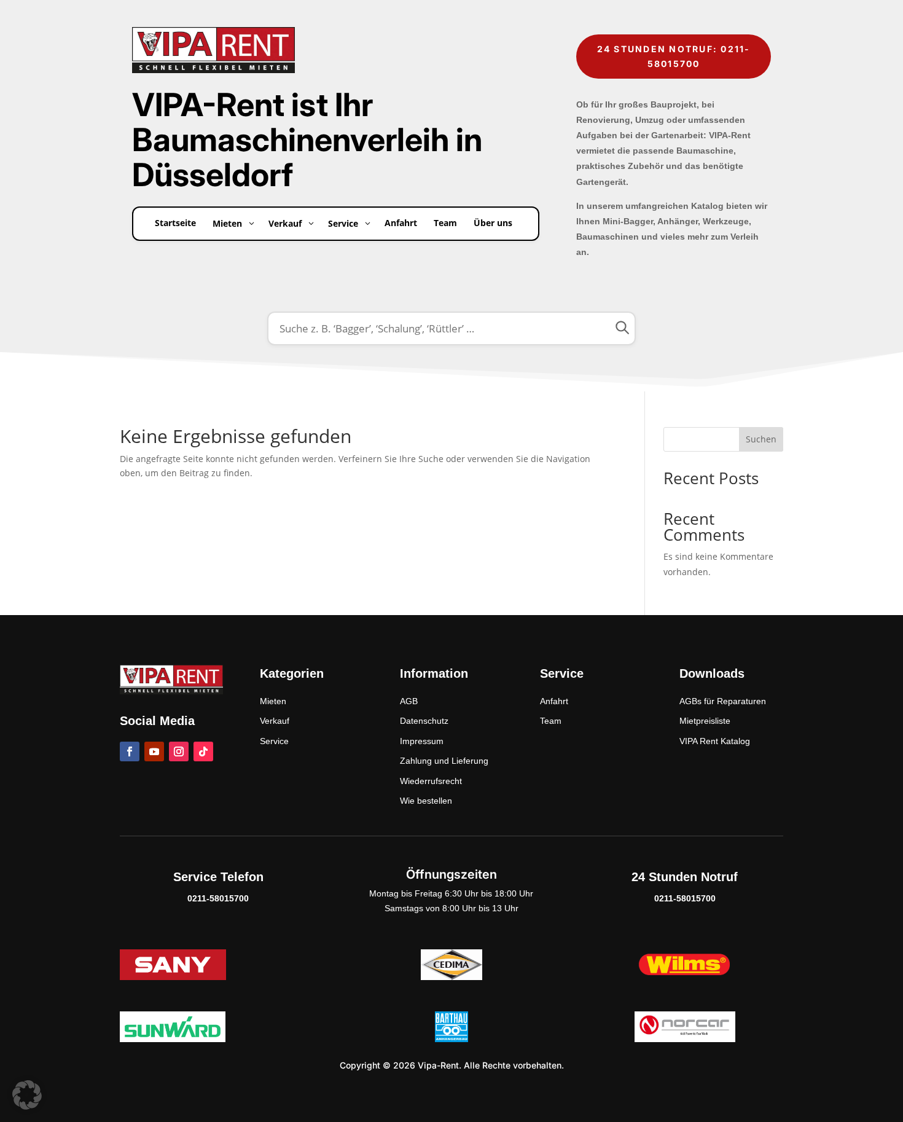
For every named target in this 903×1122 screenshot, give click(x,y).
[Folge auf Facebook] (129, 751)
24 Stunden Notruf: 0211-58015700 (674, 56)
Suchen (761, 439)
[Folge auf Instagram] (179, 751)
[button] (27, 1095)
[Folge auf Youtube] (154, 751)
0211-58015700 (218, 898)
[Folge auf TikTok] (203, 751)
